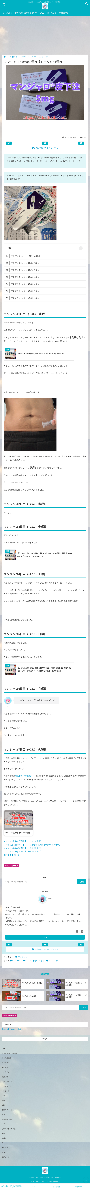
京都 (3, 1100)
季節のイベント (7, 1110)
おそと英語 (5, 1067)
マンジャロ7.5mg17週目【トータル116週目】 (23, 841)
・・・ (4, 1044)
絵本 (3, 1152)
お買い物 (5, 1077)
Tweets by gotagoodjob (11, 1029)
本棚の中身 (64, 13)
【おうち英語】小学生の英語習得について (19, 13)
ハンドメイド (6, 1086)
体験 (3, 1105)
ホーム (6, 57)
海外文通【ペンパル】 (13, 855)
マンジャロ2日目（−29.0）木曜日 (25, 263)
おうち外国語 (6, 1058)
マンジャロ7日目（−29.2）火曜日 (25, 298)
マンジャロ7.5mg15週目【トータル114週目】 (23, 852)
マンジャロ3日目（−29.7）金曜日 (25, 270)
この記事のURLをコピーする (46, 148)
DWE (42, 13)
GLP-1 (28, 961)
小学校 (4, 1124)
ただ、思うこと (7, 1081)
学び (3, 1114)
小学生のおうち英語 (9, 1129)
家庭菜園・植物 (7, 1119)
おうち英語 (51, 13)
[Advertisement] (45, 36)
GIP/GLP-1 (16, 961)
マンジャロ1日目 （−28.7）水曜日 (25, 256)
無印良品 (5, 1148)
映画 (3, 1133)
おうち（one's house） (21, 57)
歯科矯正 (5, 1138)
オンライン (5, 1072)
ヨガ (3, 1096)
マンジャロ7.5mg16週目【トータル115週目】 (23, 848)
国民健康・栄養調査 (23, 776)
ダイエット (39, 961)
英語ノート (5, 1157)
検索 (82, 882)
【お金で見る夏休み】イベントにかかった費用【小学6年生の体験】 (32, 845)
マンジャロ (43, 57)
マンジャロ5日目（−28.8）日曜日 (25, 284)
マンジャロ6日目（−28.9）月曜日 (25, 291)
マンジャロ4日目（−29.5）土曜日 (25, 277)
